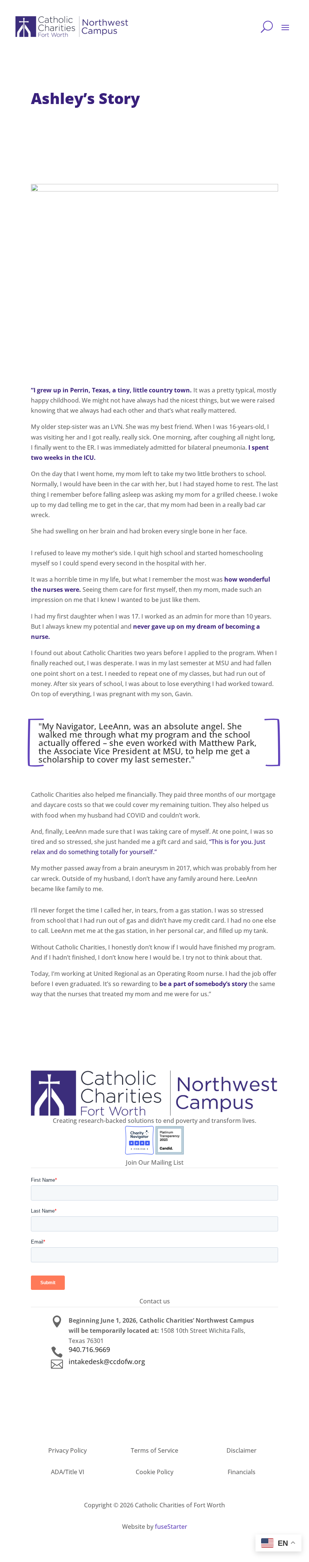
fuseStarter (171, 1526)
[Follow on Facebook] (154, 1376)
